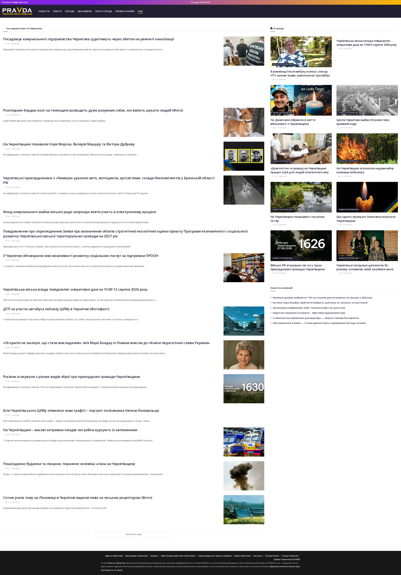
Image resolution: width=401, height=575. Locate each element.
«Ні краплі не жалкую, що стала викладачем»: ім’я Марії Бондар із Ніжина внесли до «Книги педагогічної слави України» (106, 342)
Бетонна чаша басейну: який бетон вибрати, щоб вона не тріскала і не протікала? (320, 302)
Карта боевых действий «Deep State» (178, 556)
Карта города (103, 11)
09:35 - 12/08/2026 (12, 435)
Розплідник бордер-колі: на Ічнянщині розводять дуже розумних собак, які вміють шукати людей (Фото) (93, 110)
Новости (44, 11)
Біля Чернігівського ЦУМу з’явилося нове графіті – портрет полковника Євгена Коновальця (81, 410)
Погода (69, 11)
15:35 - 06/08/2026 (345, 49)
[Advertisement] (134, 86)
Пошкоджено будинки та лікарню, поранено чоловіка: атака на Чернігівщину (69, 463)
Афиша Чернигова (113, 556)
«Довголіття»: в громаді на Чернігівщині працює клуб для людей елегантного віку (300, 170)
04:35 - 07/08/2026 (279, 79)
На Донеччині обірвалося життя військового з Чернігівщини (293, 122)
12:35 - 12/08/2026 (12, 381)
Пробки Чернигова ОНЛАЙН (287, 559)
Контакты (258, 556)
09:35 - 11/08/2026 (345, 176)
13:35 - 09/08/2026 (279, 128)
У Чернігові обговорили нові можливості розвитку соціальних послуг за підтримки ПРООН (80, 255)
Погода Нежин (272, 556)
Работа (57, 11)
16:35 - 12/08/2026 (12, 149)
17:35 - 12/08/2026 (12, 115)
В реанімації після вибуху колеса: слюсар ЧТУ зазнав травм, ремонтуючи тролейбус (300, 73)
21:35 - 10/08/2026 (279, 176)
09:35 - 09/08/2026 (345, 225)
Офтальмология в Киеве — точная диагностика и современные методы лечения (319, 322)
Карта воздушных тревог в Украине (215, 556)
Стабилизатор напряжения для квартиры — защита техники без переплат (316, 317)
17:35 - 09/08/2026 (279, 225)
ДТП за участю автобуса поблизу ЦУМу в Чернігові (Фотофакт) (56, 308)
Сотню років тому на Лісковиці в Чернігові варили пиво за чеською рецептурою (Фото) (77, 497)
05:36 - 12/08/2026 (12, 502)
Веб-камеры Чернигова (136, 556)
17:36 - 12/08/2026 (12, 44)
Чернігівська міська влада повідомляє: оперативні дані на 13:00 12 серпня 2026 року (75, 289)
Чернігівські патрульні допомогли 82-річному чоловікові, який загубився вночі (365, 267)
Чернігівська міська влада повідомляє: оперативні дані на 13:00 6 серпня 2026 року (366, 43)
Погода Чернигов (290, 556)
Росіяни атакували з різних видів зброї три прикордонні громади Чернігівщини (71, 376)
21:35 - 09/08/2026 (345, 128)
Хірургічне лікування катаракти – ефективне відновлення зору (309, 312)
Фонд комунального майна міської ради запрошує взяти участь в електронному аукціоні (79, 211)
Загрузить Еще (134, 534)
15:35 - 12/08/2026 (12, 260)
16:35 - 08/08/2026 (279, 273)
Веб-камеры (85, 11)
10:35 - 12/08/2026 (12, 415)
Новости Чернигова (283, 64)
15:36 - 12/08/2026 (12, 216)
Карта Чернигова (242, 556)
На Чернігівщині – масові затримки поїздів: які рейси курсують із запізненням (70, 429)
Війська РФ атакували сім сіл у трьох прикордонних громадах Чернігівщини (298, 267)
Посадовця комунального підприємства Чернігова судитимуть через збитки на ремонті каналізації (88, 39)
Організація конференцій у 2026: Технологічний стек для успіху (309, 307)
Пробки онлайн (125, 11)
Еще (140, 11)
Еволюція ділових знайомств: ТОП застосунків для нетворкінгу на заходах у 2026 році (322, 297)
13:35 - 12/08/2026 (12, 314)
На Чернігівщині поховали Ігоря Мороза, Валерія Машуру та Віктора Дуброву (69, 144)
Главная (154, 556)
